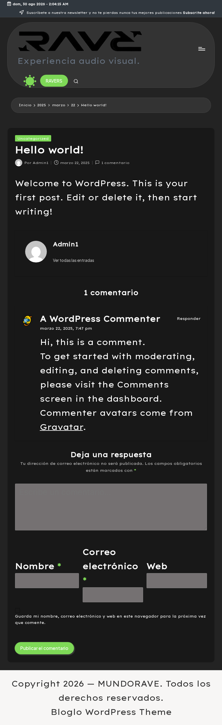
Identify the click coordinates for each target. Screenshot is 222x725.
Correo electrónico (110, 566)
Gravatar (61, 427)
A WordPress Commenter (100, 319)
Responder (189, 318)
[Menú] (201, 49)
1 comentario (115, 163)
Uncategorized (33, 138)
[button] (54, 80)
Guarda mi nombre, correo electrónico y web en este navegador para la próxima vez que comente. (110, 619)
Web (157, 566)
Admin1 (65, 244)
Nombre (38, 566)
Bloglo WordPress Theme (111, 712)
